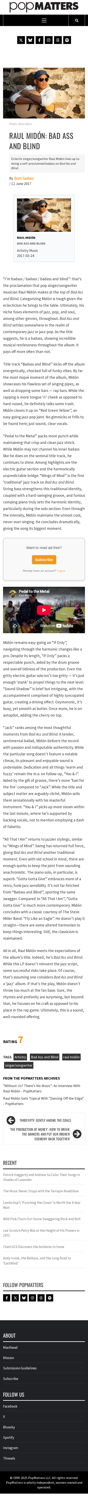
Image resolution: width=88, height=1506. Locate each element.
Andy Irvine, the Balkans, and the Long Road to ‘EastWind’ (37, 1260)
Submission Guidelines (20, 1368)
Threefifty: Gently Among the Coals (45, 1120)
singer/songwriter (18, 1065)
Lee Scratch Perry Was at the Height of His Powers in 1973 (41, 1233)
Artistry (20, 1057)
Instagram (10, 1448)
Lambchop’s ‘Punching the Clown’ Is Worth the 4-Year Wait (41, 1205)
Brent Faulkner (24, 178)
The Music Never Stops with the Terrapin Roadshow (41, 1191)
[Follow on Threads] (58, 40)
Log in (61, 570)
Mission (8, 1358)
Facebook (10, 1406)
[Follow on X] (21, 40)
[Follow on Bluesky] (30, 40)
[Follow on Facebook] (39, 40)
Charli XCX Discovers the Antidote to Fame (33, 1247)
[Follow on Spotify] (67, 40)
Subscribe (44, 560)
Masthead (10, 1347)
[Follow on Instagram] (49, 40)
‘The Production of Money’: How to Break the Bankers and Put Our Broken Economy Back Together (40, 1134)
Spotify (8, 1437)
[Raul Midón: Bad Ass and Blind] (44, 93)
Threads (9, 1458)
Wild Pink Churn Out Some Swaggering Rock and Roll (42, 1219)
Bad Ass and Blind (44, 1057)
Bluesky (9, 1427)
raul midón (71, 1057)
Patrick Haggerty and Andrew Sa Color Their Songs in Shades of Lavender (41, 1177)
